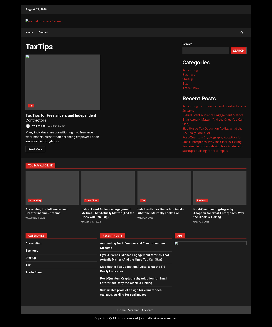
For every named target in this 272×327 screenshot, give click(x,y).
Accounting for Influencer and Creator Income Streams (52, 188)
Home (29, 32)
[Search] (242, 32)
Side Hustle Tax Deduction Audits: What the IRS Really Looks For (164, 188)
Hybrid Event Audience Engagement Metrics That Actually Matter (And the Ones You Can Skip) (213, 119)
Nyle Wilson (38, 125)
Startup (187, 79)
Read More (35, 149)
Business (188, 75)
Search (187, 44)
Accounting (190, 70)
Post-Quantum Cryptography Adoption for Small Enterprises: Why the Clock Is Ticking (219, 188)
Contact (43, 32)
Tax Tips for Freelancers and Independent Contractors (63, 82)
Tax (31, 105)
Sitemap (134, 310)
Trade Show (190, 88)
